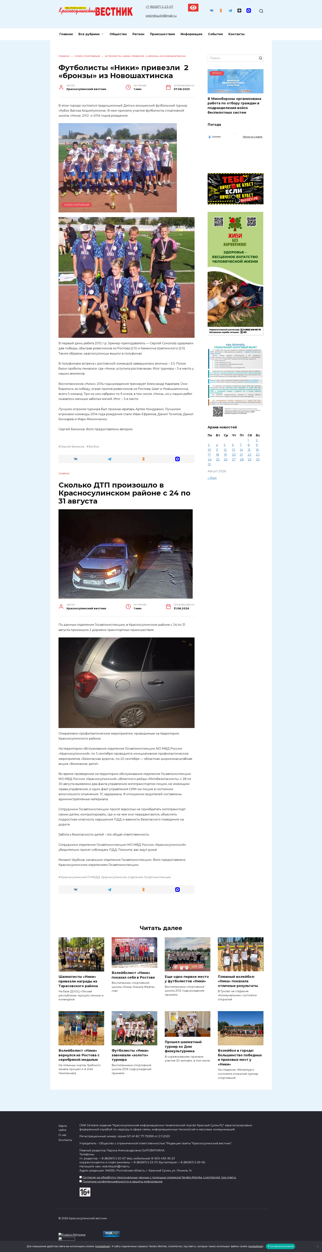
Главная (66, 34)
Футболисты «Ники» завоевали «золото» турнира (130, 1055)
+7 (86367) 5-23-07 (159, 7)
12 (225, 450)
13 (233, 450)
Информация (191, 34)
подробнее (102, 1246)
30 (258, 459)
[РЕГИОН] (235, 91)
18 (217, 454)
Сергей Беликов (72, 446)
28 (242, 459)
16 (257, 450)
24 (209, 459)
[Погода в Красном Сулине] (235, 133)
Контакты (236, 34)
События (215, 34)
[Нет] (317, 1246)
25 (218, 459)
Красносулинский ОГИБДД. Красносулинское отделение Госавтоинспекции (116, 877)
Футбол (94, 446)
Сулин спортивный (76, 204)
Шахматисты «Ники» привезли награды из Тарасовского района (78, 981)
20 (234, 454)
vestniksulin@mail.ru (161, 15)
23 (258, 454)
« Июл (212, 478)
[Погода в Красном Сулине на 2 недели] (253, 137)
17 (209, 454)
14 (241, 450)
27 (234, 459)
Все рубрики (89, 34)
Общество (118, 34)
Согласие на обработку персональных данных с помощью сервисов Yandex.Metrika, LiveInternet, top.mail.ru (159, 1177)
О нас (63, 1135)
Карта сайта (63, 1128)
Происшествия (162, 34)
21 (241, 454)
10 (209, 450)
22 (249, 454)
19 (225, 454)
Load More (127, 909)
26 (225, 459)
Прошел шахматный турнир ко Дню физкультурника (183, 1046)
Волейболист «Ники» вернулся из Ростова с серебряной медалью (79, 1055)
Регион (138, 34)
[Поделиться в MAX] (178, 459)
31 (209, 464)
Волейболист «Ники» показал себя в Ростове (133, 975)
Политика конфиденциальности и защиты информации (122, 1181)
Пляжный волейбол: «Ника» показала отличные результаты (238, 981)
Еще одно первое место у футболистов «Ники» (187, 978)
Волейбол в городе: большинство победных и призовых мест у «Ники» (240, 1057)
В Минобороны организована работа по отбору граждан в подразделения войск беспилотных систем (234, 105)
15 (249, 450)
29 (249, 459)
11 (217, 450)
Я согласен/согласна (280, 1246)
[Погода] (214, 136)
